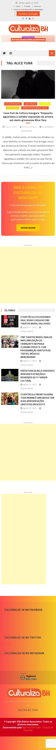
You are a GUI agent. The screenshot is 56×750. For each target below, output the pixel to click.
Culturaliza (30, 103)
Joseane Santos (29, 126)
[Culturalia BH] (28, 693)
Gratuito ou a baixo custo (35, 107)
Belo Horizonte (13, 103)
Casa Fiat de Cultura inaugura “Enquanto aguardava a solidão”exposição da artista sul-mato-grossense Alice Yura (28, 116)
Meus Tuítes (6, 644)
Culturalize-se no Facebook (23, 610)
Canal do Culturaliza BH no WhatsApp (28, 9)
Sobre (18, 6)
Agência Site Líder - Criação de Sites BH (37, 729)
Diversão (45, 103)
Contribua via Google (28, 13)
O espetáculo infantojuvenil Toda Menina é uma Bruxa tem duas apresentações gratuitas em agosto (37, 399)
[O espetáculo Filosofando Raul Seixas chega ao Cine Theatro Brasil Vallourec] (9, 321)
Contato (27, 6)
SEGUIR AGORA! (28, 227)
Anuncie (37, 6)
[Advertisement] (28, 275)
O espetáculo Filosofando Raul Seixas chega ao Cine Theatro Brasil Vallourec (35, 320)
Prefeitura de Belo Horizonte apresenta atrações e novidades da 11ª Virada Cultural (37, 375)
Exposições (12, 107)
